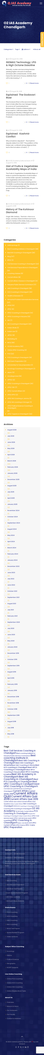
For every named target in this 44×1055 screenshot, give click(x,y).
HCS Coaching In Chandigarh (18, 292)
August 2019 (11, 672)
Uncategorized (13, 376)
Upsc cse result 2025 (25, 823)
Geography (11, 963)
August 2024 (12, 529)
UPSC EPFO (11, 395)
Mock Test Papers (13, 928)
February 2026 (12, 467)
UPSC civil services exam (23, 818)
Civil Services (8, 789)
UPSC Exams (20, 825)
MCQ (9, 343)
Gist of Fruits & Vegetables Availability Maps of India (22, 167)
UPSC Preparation (13, 827)
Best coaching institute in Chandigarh (20, 758)
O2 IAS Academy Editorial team (19, 161)
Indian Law (11, 331)
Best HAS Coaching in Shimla (23, 765)
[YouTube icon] (23, 1047)
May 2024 (11, 535)
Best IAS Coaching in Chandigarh (19, 253)
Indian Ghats (12, 328)
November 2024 (13, 510)
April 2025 (11, 498)
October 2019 (12, 659)
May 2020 (10, 641)
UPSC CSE (11, 387)
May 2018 (10, 734)
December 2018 (13, 697)
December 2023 (13, 566)
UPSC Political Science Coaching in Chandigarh (20, 407)
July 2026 (10, 436)
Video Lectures (12, 937)
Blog (9, 256)
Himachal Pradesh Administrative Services (22, 299)
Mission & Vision (13, 1006)
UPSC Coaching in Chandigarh (18, 383)
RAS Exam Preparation (15, 361)
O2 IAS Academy (13, 346)
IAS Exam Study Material (15, 901)
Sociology (10, 951)
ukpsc (9, 372)
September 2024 (13, 523)
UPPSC (9, 380)
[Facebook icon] (18, 1047)
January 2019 (12, 690)
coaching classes (13, 273)
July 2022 (10, 579)
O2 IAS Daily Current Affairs (25, 811)
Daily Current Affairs (17, 804)
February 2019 (12, 684)
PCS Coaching (12, 912)
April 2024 (11, 541)
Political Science (13, 959)
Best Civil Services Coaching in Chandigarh (20, 752)
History (9, 955)
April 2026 (11, 455)
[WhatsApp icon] (16, 1047)
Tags (17, 49)
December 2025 (13, 479)
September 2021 (13, 597)
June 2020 (11, 634)
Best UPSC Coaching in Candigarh (20, 782)
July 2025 (10, 492)
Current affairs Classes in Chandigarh (21, 281)
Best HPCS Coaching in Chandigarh (20, 768)
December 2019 (13, 653)
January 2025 (12, 504)
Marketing (11, 339)
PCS (8, 354)
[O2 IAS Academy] (17, 3)
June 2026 (11, 442)
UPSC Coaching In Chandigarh (18, 821)
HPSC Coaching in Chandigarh (18, 313)
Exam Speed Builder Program (17, 893)
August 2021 (11, 603)
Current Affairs (12, 277)
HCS (15, 806)
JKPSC (9, 335)
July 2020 (10, 628)
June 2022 (11, 585)
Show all (37, 49)
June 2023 (11, 572)
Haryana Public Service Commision (20, 285)
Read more (34, 83)
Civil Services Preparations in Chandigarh (22, 267)
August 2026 (11, 430)
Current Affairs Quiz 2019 (24, 799)
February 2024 (12, 554)
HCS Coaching (12, 916)
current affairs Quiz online (12, 802)
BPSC (9, 260)
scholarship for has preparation (19, 365)
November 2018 (13, 703)
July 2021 (10, 610)
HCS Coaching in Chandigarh (26, 806)
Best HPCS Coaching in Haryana (19, 771)
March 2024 (11, 548)
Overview (10, 1002)
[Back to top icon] (22, 1036)
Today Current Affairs (25, 816)
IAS (8, 320)
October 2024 (12, 517)
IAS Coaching (12, 881)
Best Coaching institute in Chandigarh (21, 249)
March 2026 (11, 461)
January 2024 (12, 560)
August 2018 (11, 721)
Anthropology (12, 245)
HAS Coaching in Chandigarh (18, 288)
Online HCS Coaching (15, 983)
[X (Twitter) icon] (21, 1047)
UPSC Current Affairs (14, 391)
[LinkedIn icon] (25, 1047)
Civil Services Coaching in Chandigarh (21, 264)
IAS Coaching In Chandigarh (17, 324)
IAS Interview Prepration (15, 885)
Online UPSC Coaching (15, 350)
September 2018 (13, 715)
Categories (8, 49)
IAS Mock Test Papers (14, 889)
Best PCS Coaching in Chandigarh (21, 780)
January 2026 (12, 473)
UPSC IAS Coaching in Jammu (18, 398)
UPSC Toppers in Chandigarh (18, 414)
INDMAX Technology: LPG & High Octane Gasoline (21, 64)
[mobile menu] (41, 3)
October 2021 (12, 591)
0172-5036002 (19, 858)
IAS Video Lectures (13, 897)
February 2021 (12, 616)
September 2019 (13, 666)
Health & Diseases (14, 296)
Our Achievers (12, 1010)
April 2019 (10, 678)
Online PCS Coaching (14, 979)
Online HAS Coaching (14, 987)
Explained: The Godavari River (20, 96)
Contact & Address (14, 1018)
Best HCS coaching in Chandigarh (21, 766)
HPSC (9, 309)
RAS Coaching (12, 924)
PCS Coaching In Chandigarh (18, 357)
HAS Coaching (12, 920)
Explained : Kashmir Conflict (18, 135)
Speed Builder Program (15, 932)
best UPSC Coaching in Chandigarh (21, 785)
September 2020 (13, 622)
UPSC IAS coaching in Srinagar (18, 402)
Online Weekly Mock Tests (16, 991)
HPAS (9, 305)
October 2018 (12, 709)
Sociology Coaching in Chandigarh (20, 369)
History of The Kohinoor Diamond (20, 211)
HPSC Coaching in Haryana (17, 316)
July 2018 (10, 728)
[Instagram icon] (28, 1047)
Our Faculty (11, 1014)
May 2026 (10, 448)
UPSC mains (30, 825)
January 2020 (12, 647)
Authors (26, 49)
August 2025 (11, 486)
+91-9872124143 (19, 854)
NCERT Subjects (12, 967)
